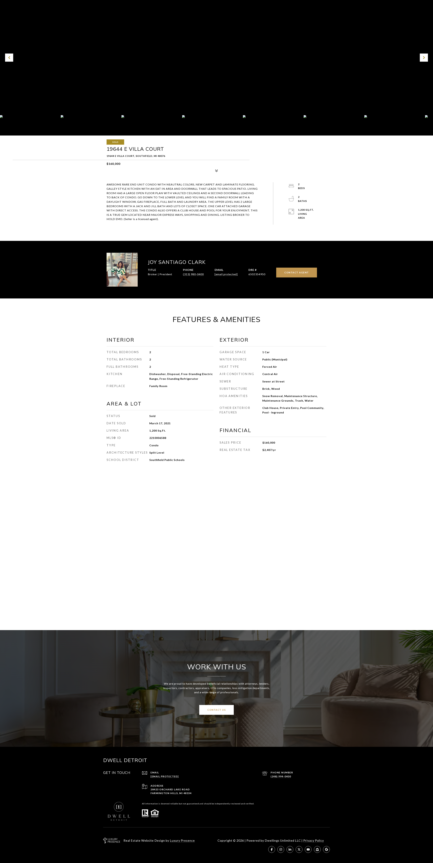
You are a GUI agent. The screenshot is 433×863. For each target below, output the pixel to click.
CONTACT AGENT (296, 272)
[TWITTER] (299, 849)
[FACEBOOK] (271, 849)
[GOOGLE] (326, 849)
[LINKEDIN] (290, 849)
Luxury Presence (182, 840)
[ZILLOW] (317, 849)
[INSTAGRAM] (280, 849)
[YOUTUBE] (308, 849)
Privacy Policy (313, 840)
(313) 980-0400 (193, 274)
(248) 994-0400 (281, 776)
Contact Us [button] (216, 709)
